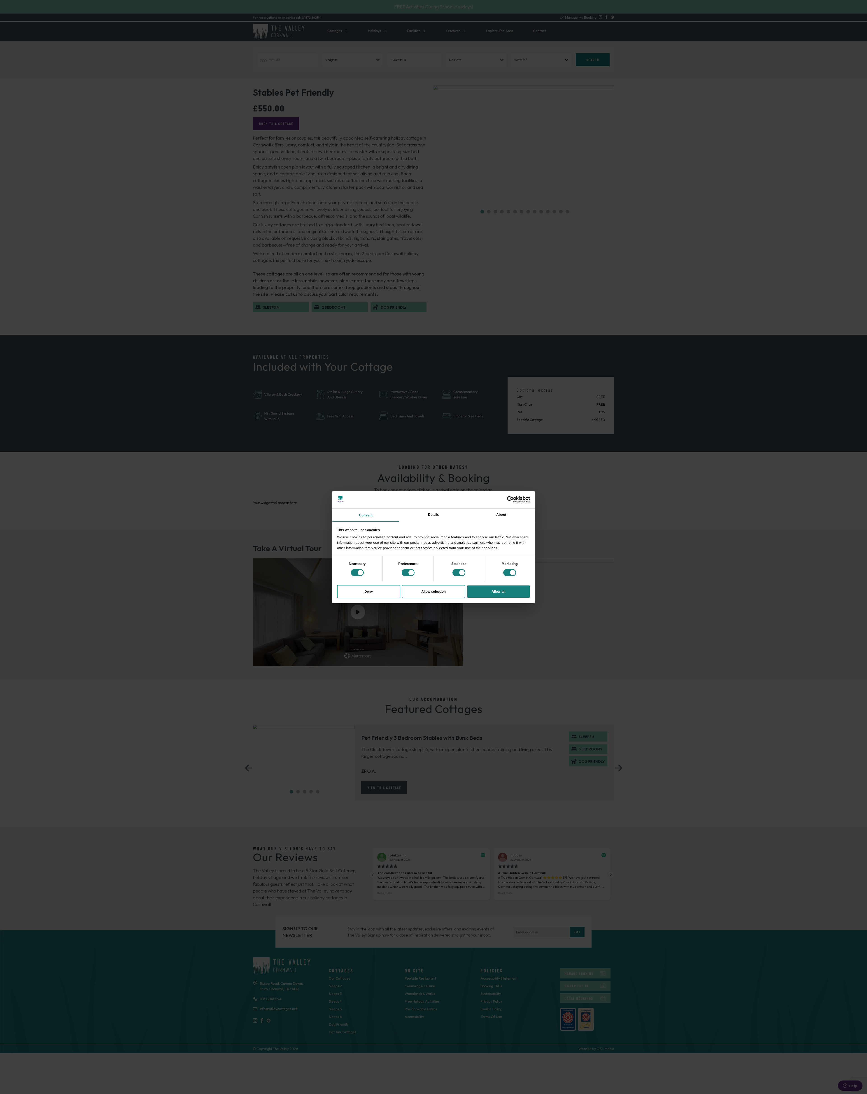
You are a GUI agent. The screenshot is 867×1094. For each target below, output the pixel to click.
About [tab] (501, 514)
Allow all (498, 591)
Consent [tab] (366, 515)
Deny (368, 591)
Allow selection (433, 591)
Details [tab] (433, 514)
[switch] (408, 572)
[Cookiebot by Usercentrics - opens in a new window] (510, 499)
